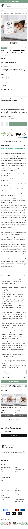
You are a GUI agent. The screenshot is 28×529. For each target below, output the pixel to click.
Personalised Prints (5, 497)
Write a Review (4, 55)
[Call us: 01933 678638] (24, 5)
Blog (16, 467)
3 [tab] (14, 419)
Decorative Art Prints (6, 488)
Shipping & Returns (5, 467)
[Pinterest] (8, 460)
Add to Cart (18, 124)
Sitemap (16, 471)
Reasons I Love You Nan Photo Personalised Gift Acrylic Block (19, 409)
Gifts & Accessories (19, 499)
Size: (2, 74)
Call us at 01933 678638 (6, 456)
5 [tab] (18, 419)
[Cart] (26, 5)
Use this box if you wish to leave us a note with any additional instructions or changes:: (12, 99)
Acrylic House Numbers (20, 488)
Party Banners (18, 490)
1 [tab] (9, 419)
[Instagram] (5, 460)
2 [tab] (11, 419)
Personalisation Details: (6, 89)
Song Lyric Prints (5, 499)
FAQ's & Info (3, 469)
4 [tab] (16, 419)
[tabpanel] (7, 405)
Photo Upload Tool (19, 469)
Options (7, 415)
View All (2, 480)
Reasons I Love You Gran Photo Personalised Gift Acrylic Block (7, 409)
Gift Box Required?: (6, 82)
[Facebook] (2, 460)
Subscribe (14, 435)
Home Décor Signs (5, 502)
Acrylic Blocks (18, 494)
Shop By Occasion (19, 501)
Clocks (16, 497)
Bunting (16, 492)
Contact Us (3, 471)
